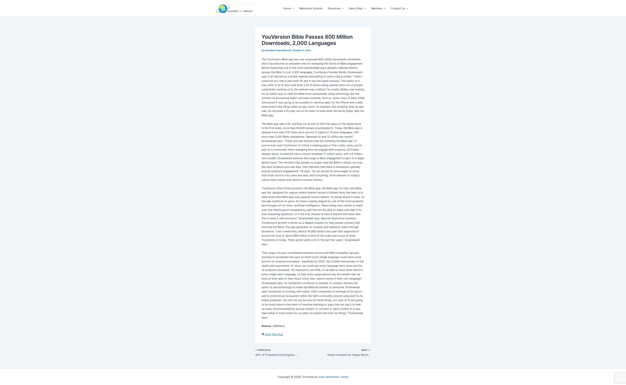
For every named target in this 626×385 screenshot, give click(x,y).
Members (377, 8)
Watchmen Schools (311, 8)
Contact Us (398, 8)
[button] (292, 8)
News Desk (356, 8)
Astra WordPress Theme (333, 376)
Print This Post (273, 334)
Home (287, 8)
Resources (334, 8)
